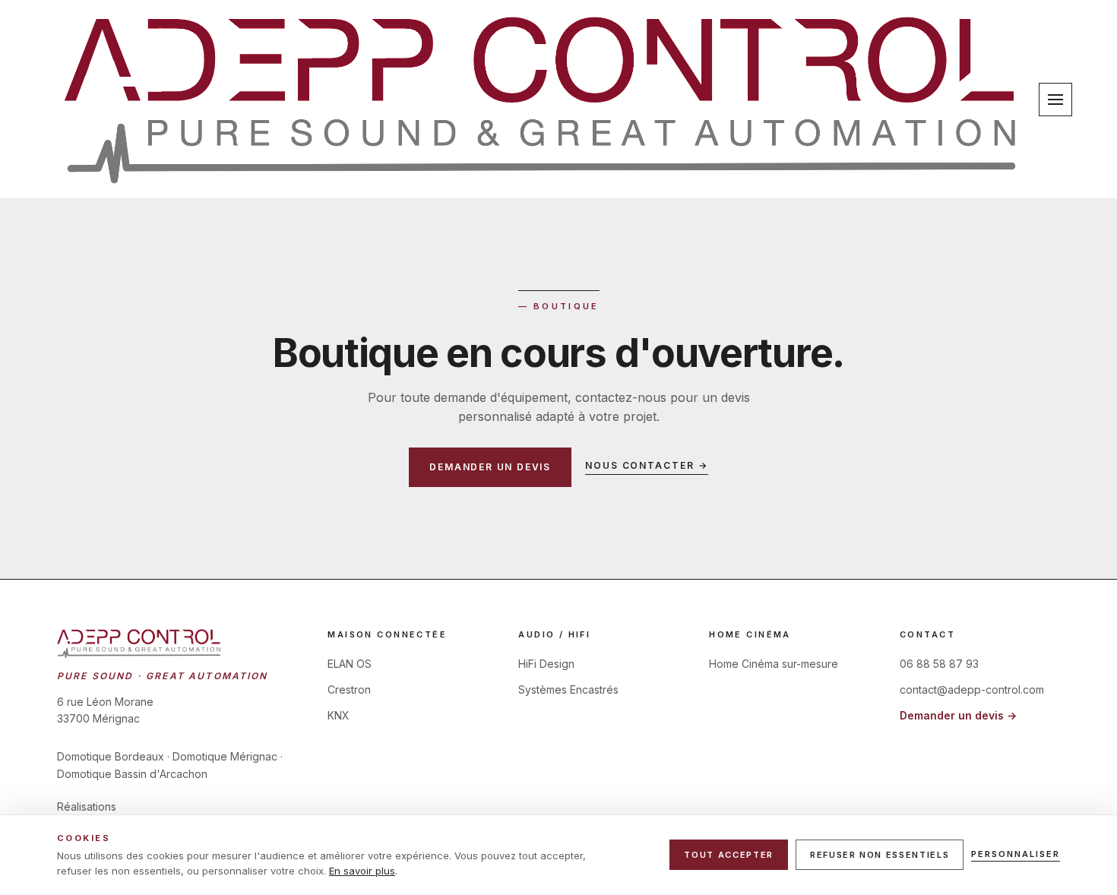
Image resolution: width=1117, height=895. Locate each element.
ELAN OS (350, 663)
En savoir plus (362, 871)
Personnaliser (1015, 854)
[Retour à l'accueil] (541, 99)
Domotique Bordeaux (110, 756)
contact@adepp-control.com (972, 689)
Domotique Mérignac (224, 756)
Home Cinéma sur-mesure (773, 663)
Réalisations (86, 806)
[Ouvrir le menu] (1055, 99)
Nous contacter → (646, 465)
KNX (339, 715)
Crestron (349, 689)
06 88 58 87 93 (939, 663)
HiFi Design (546, 663)
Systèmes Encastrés (568, 689)
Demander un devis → (958, 715)
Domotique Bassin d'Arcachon (132, 773)
